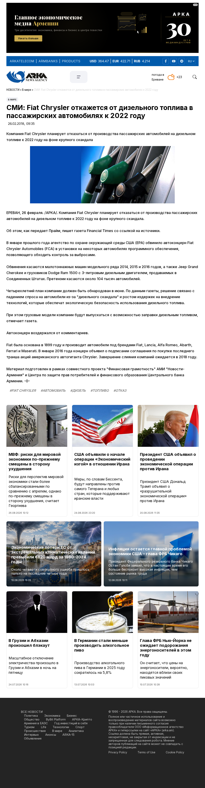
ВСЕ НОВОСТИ (32, 712)
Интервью (31, 735)
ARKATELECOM (22, 61)
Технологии (61, 727)
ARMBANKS (48, 61)
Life (43, 727)
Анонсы (50, 735)
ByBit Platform (56, 719)
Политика (31, 715)
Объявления (32, 738)
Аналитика (76, 731)
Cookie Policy (175, 752)
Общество (31, 719)
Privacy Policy (118, 752)
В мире (12, 99)
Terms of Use (146, 752)
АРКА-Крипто (82, 719)
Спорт (80, 727)
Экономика (52, 715)
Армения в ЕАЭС (36, 723)
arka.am (168, 730)
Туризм (29, 727)
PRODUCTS (71, 61)
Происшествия (35, 731)
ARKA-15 (68, 735)
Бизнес (72, 715)
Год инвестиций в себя (70, 723)
